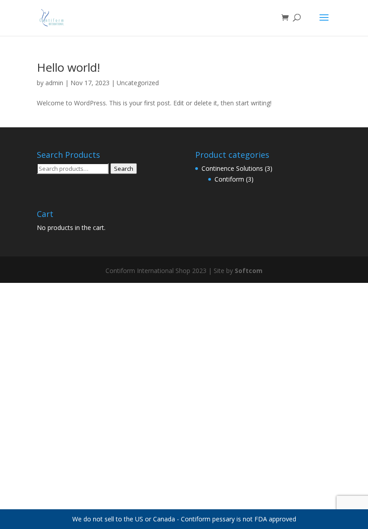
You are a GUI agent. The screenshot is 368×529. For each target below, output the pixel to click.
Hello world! (68, 67)
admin (54, 82)
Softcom (249, 270)
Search (123, 169)
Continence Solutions (232, 168)
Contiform (229, 179)
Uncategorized (138, 82)
